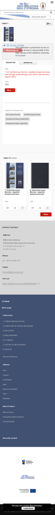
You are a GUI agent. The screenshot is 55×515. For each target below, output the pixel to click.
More (46, 214)
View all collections (10, 357)
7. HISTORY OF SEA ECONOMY (14, 345)
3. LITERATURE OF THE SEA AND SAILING (18, 326)
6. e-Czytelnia (8, 340)
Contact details (8, 421)
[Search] (51, 12)
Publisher (6, 398)
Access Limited (17, 45)
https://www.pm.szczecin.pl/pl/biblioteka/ (20, 283)
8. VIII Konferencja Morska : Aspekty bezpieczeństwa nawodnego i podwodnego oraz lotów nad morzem (38, 192)
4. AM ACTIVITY (8, 331)
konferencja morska (32, 114)
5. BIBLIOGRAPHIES (10, 335)
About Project (8, 412)
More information (36, 506)
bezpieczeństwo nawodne (17, 123)
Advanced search (39, 17)
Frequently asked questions (13, 417)
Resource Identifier (10, 389)
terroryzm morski (13, 114)
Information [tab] (27, 62)
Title (4, 370)
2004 (7, 84)
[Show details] (22, 208)
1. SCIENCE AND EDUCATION (14, 321)
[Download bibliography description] (7, 208)
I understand (28, 508)
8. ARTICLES (7, 349)
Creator (6, 375)
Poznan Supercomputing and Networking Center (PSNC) (27, 511)
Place (5, 394)
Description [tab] (10, 63)
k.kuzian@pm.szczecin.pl (13, 272)
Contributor (7, 380)
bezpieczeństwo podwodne (17, 119)
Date (5, 384)
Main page (6, 308)
